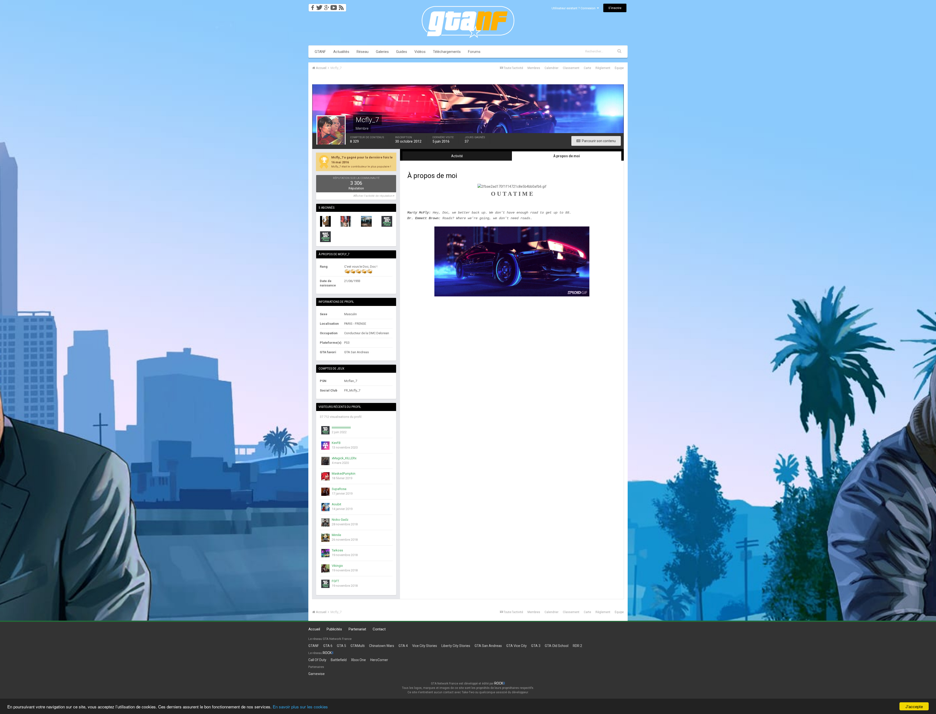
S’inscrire (614, 8)
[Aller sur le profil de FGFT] (325, 584)
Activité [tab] (457, 156)
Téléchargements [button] (447, 51)
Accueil (314, 629)
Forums (474, 51)
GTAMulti (358, 646)
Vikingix (337, 565)
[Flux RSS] (342, 6)
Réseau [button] (363, 51)
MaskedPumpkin (343, 473)
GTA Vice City (516, 646)
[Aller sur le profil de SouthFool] (325, 221)
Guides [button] (401, 51)
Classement (571, 68)
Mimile (336, 535)
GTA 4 (403, 646)
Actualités (341, 51)
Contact (379, 629)
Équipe (619, 68)
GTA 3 (535, 646)
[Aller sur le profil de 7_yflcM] (346, 221)
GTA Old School (556, 646)
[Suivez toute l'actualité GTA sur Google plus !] (326, 6)
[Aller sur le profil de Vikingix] (325, 568)
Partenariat (357, 629)
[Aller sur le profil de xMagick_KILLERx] (325, 461)
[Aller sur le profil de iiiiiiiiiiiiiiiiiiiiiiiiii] (325, 430)
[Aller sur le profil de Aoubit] (325, 507)
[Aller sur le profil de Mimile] (325, 538)
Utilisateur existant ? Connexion (574, 8)
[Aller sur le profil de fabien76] (386, 221)
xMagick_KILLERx (344, 458)
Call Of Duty (317, 660)
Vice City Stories (424, 646)
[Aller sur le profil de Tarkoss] (325, 553)
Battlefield (339, 660)
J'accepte (914, 706)
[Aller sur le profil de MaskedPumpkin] (325, 476)
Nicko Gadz (340, 519)
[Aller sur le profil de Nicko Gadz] (325, 522)
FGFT (335, 581)
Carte (587, 68)
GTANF (320, 51)
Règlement (602, 68)
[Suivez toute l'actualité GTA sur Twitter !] (319, 6)
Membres (533, 68)
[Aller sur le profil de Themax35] (366, 221)
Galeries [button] (382, 51)
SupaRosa (339, 489)
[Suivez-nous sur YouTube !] (334, 6)
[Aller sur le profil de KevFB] (325, 445)
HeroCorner (379, 660)
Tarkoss (337, 550)
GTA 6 (327, 646)
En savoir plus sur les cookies (300, 707)
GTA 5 (341, 646)
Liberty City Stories (455, 646)
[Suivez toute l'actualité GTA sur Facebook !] (311, 6)
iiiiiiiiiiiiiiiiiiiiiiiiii (341, 427)
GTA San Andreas (488, 646)
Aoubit (336, 504)
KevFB (336, 443)
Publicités (334, 629)
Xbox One (358, 660)
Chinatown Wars (381, 646)
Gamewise (316, 674)
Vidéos (420, 51)
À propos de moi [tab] (566, 156)
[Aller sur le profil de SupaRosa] (325, 492)
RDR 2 (577, 646)
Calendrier (551, 68)
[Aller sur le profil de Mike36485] (325, 236)
